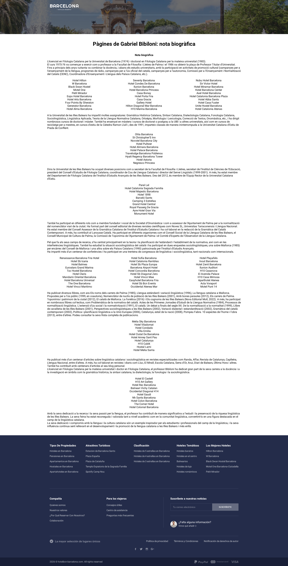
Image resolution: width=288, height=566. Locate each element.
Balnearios (182, 461)
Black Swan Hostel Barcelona (221, 461)
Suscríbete (225, 507)
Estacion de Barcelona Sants (100, 451)
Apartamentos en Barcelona (64, 461)
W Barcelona (212, 456)
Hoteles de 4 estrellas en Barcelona (152, 456)
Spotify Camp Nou (95, 471)
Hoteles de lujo (184, 466)
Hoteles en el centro (187, 456)
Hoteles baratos (185, 451)
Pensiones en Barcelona (62, 456)
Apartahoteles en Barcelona (64, 471)
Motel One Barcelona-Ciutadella (222, 466)
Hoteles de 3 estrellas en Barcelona (152, 461)
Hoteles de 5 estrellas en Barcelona (152, 451)
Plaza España (93, 456)
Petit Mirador (213, 471)
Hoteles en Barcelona (61, 451)
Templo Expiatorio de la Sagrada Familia (106, 466)
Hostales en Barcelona (61, 466)
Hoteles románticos (187, 471)
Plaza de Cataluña (95, 461)
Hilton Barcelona (214, 451)
